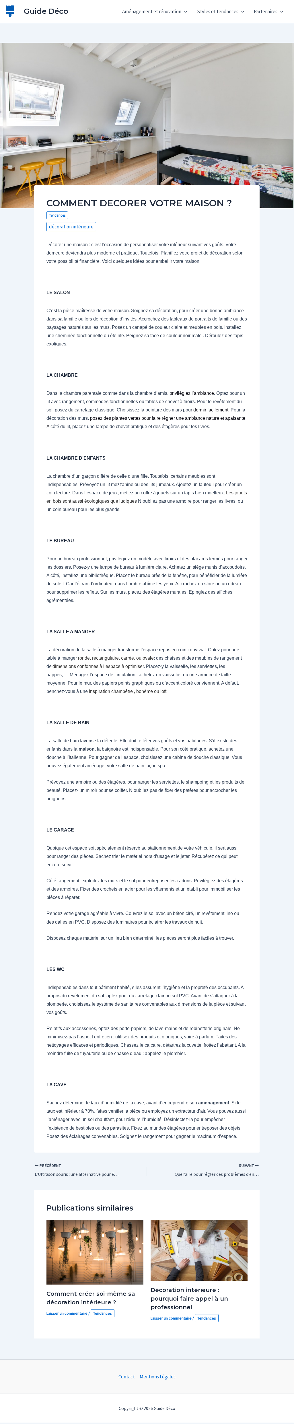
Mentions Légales (158, 1377)
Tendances (57, 215)
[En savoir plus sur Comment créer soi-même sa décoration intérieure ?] (94, 1251)
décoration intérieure (71, 227)
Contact (126, 1377)
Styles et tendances (217, 11)
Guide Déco (46, 11)
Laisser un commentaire (66, 1313)
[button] (184, 11)
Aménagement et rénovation (151, 11)
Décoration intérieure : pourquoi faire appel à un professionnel (189, 1299)
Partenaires (265, 11)
